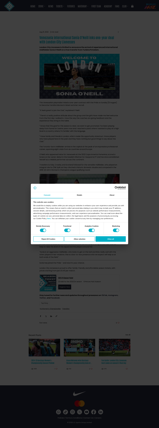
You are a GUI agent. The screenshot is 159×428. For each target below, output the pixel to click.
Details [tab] (79, 195)
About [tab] (112, 195)
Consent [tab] (47, 195)
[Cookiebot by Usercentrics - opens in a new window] (116, 187)
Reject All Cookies (48, 239)
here (49, 218)
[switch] (67, 230)
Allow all (110, 239)
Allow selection (79, 239)
